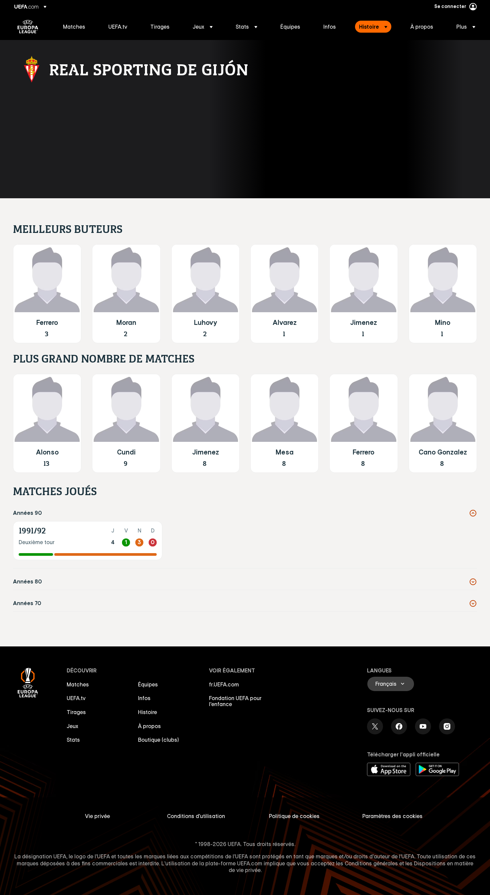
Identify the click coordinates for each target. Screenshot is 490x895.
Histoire (147, 712)
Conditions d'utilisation (196, 816)
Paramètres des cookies (392, 816)
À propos (149, 726)
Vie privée (97, 816)
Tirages (76, 712)
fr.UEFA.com (224, 684)
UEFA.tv (76, 698)
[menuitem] (77, 26)
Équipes (148, 684)
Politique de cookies (294, 816)
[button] (202, 26)
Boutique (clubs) (158, 740)
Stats (73, 740)
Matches (78, 684)
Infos (144, 698)
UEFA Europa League (28, 26)
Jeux (72, 726)
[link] (74, 26)
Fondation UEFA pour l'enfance (235, 701)
